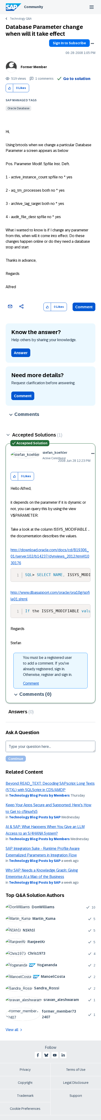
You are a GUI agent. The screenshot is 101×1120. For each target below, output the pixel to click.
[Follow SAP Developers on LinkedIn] (63, 1055)
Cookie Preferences (25, 1109)
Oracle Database (18, 108)
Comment (84, 307)
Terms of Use (75, 1069)
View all (12, 1030)
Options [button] (92, 43)
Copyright (25, 1083)
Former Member (34, 67)
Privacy (25, 1069)
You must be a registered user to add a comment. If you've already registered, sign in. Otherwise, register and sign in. (47, 666)
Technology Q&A (20, 18)
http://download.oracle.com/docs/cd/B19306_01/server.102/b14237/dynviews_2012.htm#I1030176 (50, 556)
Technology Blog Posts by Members (39, 795)
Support (76, 1096)
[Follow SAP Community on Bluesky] (46, 1055)
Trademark (25, 1096)
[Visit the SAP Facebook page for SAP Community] (38, 1055)
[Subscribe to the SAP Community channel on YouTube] (55, 1055)
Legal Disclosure (76, 1083)
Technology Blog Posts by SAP (35, 817)
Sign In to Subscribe (69, 43)
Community (33, 7)
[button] (9, 88)
